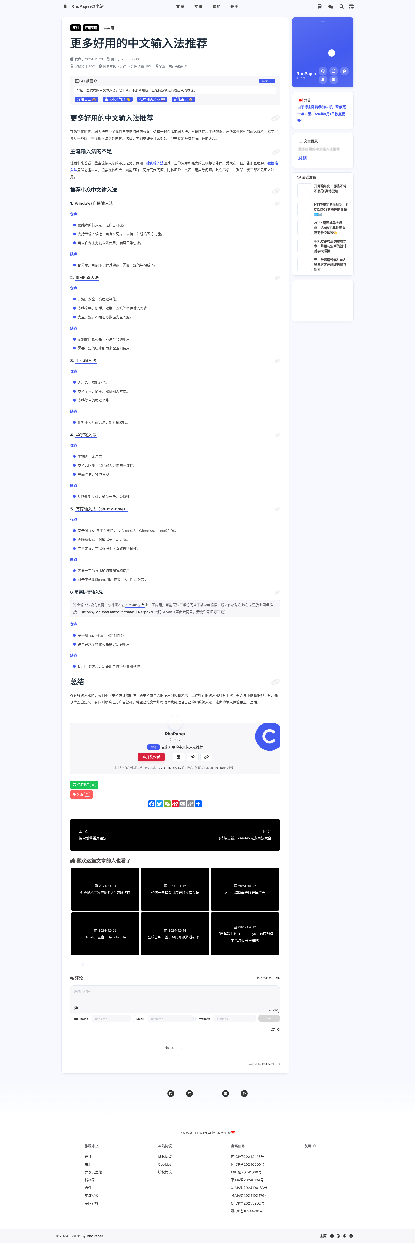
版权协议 (165, 1172)
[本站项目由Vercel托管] (207, 1222)
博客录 (90, 1180)
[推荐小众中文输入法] (276, 191)
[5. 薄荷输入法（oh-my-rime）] (277, 509)
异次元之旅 (93, 1172)
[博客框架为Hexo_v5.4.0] (194, 1222)
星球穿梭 (92, 1195)
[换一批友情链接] (314, 1145)
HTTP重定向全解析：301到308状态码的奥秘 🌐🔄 (331, 209)
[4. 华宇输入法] (277, 435)
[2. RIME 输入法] (277, 278)
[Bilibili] (189, 1093)
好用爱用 (91, 28)
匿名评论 (262, 978)
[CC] (244, 1093)
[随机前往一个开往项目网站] (319, 6)
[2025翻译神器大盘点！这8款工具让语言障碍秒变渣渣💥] (304, 227)
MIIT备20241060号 (244, 1172)
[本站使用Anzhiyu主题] (201, 1222)
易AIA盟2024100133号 (244, 1188)
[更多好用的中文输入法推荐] (275, 118)
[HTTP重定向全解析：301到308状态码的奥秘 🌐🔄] (304, 209)
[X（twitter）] (344, 71)
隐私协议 (165, 1156)
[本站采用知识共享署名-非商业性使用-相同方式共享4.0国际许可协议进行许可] (220, 1222)
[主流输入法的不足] (276, 152)
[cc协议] (342, 1236)
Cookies (164, 1164)
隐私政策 (274, 978)
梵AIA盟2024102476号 (244, 1195)
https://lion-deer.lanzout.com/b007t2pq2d (117, 612)
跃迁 (88, 1188)
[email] (225, 1093)
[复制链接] (206, 757)
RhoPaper (95, 1236)
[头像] (175, 723)
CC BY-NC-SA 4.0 (170, 767)
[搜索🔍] (341, 6)
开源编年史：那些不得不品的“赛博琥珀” (330, 188)
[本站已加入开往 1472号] (214, 1222)
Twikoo (266, 1063)
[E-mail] (333, 79)
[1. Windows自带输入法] (277, 203)
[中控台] (351, 6)
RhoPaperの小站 (223, 767)
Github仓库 (135, 605)
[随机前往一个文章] (330, 6)
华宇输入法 (86, 434)
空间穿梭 (92, 1203)
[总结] (275, 682)
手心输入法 (86, 360)
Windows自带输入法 (94, 203)
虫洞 (88, 1164)
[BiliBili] (333, 71)
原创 (153, 747)
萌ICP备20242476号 (244, 1156)
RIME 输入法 (87, 277)
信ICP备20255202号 (244, 1203)
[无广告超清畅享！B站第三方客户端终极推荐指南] (304, 264)
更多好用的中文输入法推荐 (182, 747)
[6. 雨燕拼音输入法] (277, 592)
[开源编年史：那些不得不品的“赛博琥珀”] (304, 190)
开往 (88, 1156)
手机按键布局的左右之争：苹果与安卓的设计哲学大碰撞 (330, 246)
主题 (323, 1236)
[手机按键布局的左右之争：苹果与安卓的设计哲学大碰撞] (304, 245)
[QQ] (323, 79)
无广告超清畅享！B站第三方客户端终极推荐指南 (330, 264)
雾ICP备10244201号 (244, 1211)
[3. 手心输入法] (277, 361)
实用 (83, 794)
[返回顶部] (207, 1093)
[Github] (323, 71)
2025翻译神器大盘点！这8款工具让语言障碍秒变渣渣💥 (329, 228)
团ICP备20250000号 (244, 1164)
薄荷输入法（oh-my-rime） (102, 508)
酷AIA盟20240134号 (244, 1180)
